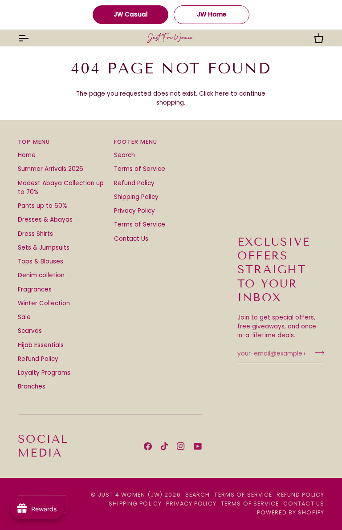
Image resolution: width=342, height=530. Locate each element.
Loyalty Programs (44, 372)
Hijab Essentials (41, 345)
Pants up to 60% (42, 206)
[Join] (316, 353)
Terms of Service (139, 169)
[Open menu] (31, 38)
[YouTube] (198, 446)
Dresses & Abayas (45, 219)
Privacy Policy (134, 210)
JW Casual (131, 14)
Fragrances (35, 289)
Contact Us (131, 239)
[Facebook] (148, 446)
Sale (24, 317)
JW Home (211, 14)
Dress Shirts (35, 234)
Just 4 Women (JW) (130, 494)
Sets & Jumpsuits (43, 247)
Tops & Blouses (40, 261)
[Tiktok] (164, 446)
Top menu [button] (34, 142)
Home (27, 155)
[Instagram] (181, 446)
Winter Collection (44, 303)
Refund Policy (38, 359)
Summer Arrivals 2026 (50, 169)
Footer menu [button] (135, 142)
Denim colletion (41, 275)
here (222, 93)
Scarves (30, 331)
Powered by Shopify (290, 512)
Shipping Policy (136, 197)
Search (124, 155)
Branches (31, 386)
